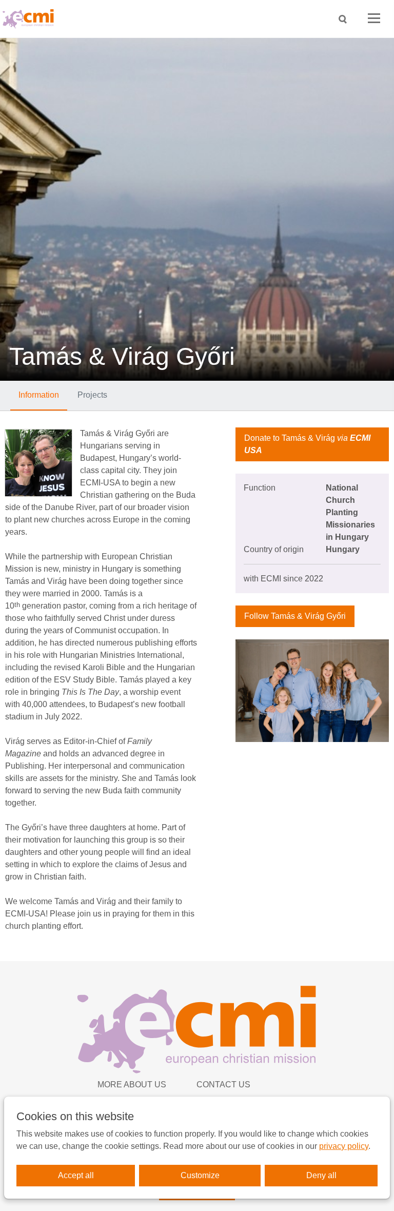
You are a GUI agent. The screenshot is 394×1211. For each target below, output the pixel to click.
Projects (92, 394)
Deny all (321, 1175)
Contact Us (223, 1084)
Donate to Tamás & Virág (307, 444)
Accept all (76, 1175)
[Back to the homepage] (30, 18)
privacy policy (343, 1146)
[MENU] (374, 18)
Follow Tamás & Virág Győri (295, 616)
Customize (200, 1175)
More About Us (131, 1084)
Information (38, 394)
